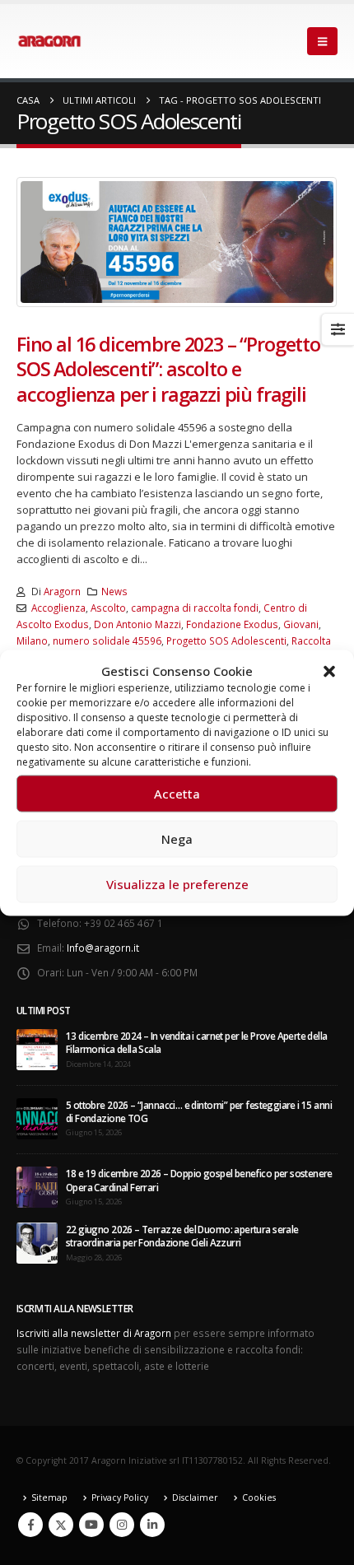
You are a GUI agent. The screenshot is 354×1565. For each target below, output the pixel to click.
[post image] (177, 242)
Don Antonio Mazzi (137, 624)
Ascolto (108, 607)
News (114, 591)
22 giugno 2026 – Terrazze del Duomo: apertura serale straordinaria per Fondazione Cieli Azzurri (182, 1236)
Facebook (30, 1524)
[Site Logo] (49, 41)
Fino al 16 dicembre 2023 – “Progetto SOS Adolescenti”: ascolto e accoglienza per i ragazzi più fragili (168, 369)
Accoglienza (58, 607)
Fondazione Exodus (232, 624)
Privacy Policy (119, 1497)
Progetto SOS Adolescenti (226, 640)
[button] (329, 670)
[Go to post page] (37, 1048)
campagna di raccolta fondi (195, 607)
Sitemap (49, 1497)
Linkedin (152, 1524)
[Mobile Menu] (322, 41)
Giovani (301, 624)
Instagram (121, 1524)
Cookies (259, 1497)
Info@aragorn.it (103, 947)
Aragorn (62, 591)
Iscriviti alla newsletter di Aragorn (93, 1332)
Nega (177, 839)
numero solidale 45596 (107, 640)
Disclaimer (195, 1497)
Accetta (177, 793)
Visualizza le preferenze (177, 884)
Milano (32, 640)
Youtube (91, 1524)
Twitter (61, 1524)
